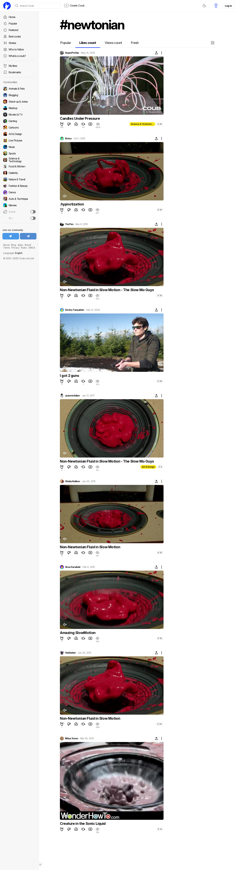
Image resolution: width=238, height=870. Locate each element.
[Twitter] (10, 236)
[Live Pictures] (19, 140)
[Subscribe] (33, 211)
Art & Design (148, 467)
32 (160, 124)
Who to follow (16, 49)
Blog (13, 245)
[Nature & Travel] (19, 179)
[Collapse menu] (40, 864)
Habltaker (70, 653)
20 (159, 724)
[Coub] (7, 5)
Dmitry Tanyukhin (74, 310)
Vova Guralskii (72, 567)
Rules (24, 247)
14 (160, 829)
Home (12, 17)
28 (159, 381)
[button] (213, 43)
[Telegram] (28, 236)
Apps (20, 245)
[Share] (156, 53)
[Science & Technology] (19, 160)
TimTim (69, 224)
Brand (28, 245)
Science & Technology (142, 124)
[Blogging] (19, 95)
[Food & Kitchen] (19, 166)
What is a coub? (17, 56)
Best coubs (15, 36)
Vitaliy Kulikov (72, 481)
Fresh (135, 43)
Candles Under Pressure (80, 118)
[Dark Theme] (204, 5)
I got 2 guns (69, 375)
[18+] (33, 218)
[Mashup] (19, 108)
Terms (6, 247)
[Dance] (19, 192)
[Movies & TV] (19, 114)
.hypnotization (72, 204)
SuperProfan (72, 53)
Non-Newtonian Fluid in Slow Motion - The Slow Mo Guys (107, 290)
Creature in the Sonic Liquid (83, 823)
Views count (113, 43)
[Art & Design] (19, 134)
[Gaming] (19, 121)
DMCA (31, 247)
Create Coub (77, 5)
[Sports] (19, 153)
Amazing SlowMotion (78, 633)
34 (160, 209)
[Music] (19, 147)
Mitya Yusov (71, 738)
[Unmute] (65, 196)
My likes (13, 65)
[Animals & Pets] (19, 88)
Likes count (87, 43)
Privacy (15, 247)
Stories (12, 43)
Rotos (68, 138)
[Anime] (19, 212)
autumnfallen (72, 395)
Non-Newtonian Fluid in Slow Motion (90, 547)
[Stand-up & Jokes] (19, 101)
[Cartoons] (19, 127)
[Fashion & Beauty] (19, 186)
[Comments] (76, 124)
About (6, 245)
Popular (13, 23)
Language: (13, 253)
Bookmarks (15, 72)
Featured (13, 30)
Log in (228, 5)
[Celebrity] (19, 173)
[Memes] (19, 205)
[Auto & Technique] (19, 199)
